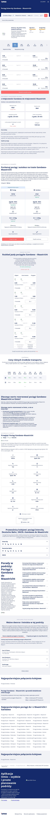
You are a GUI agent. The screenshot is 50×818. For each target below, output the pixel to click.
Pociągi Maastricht (20, 765)
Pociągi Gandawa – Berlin (23, 729)
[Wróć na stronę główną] (3, 2)
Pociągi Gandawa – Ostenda (40, 744)
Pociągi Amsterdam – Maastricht (25, 717)
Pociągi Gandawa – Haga (7, 738)
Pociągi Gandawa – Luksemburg (25, 738)
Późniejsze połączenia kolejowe (30, 346)
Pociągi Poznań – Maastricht (24, 720)
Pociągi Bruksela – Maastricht (40, 717)
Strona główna (4, 765)
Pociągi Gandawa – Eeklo (39, 747)
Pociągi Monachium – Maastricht (9, 717)
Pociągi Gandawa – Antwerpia (24, 735)
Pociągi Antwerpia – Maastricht (40, 723)
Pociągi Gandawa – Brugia (7, 741)
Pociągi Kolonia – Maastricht (8, 723)
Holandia (12, 765)
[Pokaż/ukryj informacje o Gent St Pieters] (47, 652)
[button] (30, 15)
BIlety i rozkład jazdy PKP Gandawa (34, 698)
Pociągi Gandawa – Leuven (23, 741)
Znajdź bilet (12, 109)
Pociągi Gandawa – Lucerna (39, 738)
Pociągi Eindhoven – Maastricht (40, 720)
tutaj (36, 351)
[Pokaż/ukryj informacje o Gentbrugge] (47, 665)
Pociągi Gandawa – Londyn (7, 729)
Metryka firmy (18, 814)
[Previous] (5, 373)
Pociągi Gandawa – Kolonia (39, 732)
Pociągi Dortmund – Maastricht (8, 726)
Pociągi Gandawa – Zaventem (8, 747)
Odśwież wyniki (24, 269)
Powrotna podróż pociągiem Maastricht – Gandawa (12, 698)
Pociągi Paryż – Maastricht (7, 714)
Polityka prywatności (42, 814)
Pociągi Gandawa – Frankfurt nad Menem (27, 732)
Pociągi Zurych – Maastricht (8, 720)
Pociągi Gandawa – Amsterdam (40, 729)
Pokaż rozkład (13, 126)
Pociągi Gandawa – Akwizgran (8, 744)
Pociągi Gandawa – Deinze (23, 747)
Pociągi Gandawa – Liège (39, 741)
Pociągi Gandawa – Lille (38, 735)
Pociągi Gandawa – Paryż (39, 726)
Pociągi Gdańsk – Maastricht (24, 726)
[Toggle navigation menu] (48, 2)
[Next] (46, 45)
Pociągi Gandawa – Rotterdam (8, 735)
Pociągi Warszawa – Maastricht (24, 714)
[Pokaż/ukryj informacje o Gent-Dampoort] (47, 659)
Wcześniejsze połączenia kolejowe (20, 346)
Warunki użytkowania (29, 814)
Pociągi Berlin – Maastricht (39, 714)
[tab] (7, 49)
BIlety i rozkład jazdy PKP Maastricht (34, 700)
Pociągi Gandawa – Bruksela (8, 683)
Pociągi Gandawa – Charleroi (24, 744)
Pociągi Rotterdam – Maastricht (25, 723)
